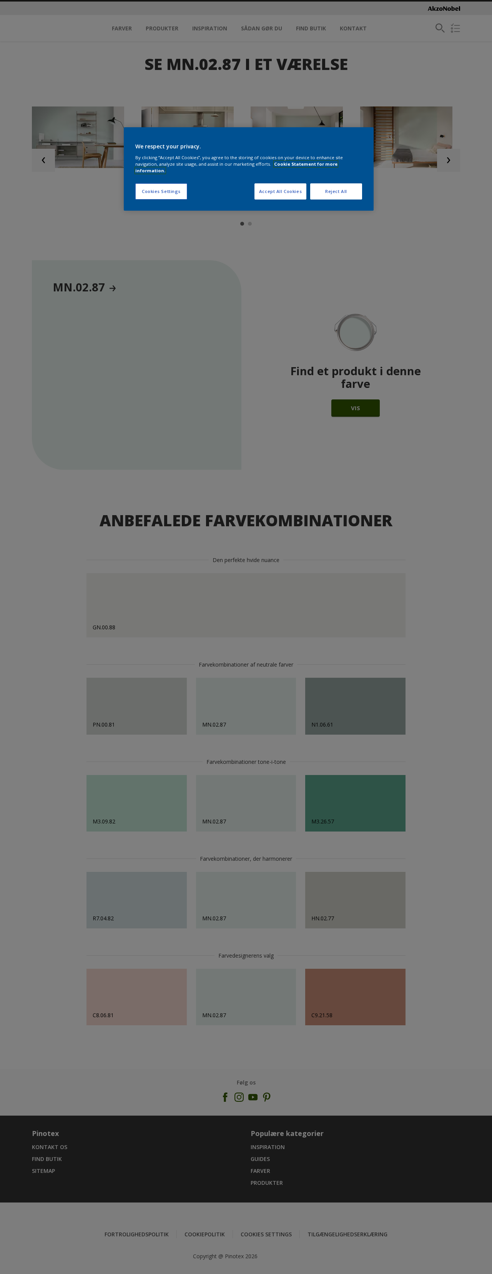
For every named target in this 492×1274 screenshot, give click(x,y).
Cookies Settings (161, 191)
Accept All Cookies (280, 191)
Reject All (336, 191)
